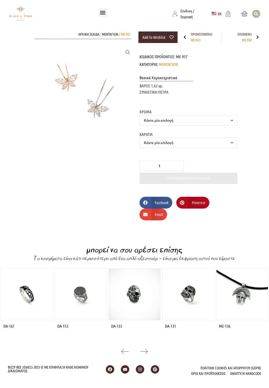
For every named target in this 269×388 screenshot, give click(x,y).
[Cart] (244, 13)
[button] (103, 12)
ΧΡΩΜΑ (145, 111)
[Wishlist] (228, 13)
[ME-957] (83, 97)
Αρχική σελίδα (88, 34)
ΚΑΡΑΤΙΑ (146, 134)
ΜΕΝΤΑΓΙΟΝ (110, 34)
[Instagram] (140, 369)
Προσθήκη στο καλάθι (188, 178)
